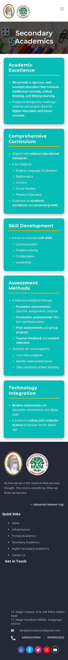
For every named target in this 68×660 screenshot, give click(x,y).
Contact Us (19, 555)
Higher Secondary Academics (30, 548)
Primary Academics (24, 536)
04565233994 (31, 637)
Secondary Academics (25, 542)
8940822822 (55, 637)
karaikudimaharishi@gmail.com (38, 630)
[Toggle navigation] (62, 9)
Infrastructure (21, 529)
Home (15, 523)
